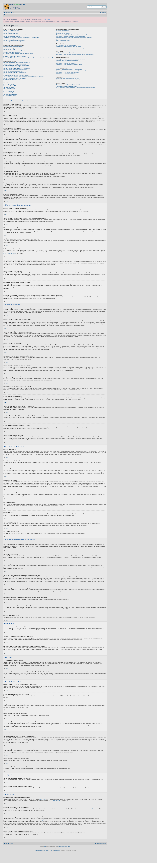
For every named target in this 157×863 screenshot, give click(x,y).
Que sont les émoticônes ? (9, 87)
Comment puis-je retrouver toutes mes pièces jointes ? (68, 79)
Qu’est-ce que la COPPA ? (9, 31)
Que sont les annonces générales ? (11, 89)
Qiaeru (69, 846)
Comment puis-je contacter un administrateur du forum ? (68, 88)
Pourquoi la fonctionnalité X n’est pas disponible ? (66, 86)
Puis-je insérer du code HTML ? (10, 85)
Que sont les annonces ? (9, 91)
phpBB (45, 846)
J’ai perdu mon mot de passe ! (10, 38)
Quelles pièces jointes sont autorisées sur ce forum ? (67, 78)
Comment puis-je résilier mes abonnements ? (66, 73)
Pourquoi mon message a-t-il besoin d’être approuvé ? (15, 78)
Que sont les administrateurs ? (62, 30)
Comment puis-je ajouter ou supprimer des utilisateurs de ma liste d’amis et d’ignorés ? (75, 54)
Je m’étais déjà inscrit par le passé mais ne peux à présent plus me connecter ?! (21, 37)
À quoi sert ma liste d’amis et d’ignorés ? (65, 52)
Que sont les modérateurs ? (62, 31)
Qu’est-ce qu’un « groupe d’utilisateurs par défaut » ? (67, 38)
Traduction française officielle (62, 846)
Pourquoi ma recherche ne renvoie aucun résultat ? (67, 60)
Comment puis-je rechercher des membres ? (66, 63)
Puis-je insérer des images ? (9, 88)
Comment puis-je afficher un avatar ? (11, 55)
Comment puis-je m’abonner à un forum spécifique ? (67, 72)
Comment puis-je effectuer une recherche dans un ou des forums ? (70, 59)
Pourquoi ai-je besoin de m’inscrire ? (11, 30)
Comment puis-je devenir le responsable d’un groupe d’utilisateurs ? (71, 36)
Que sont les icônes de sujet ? (10, 95)
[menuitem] (12, 12)
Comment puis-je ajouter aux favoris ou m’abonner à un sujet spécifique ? (72, 70)
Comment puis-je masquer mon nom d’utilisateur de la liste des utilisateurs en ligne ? (21, 48)
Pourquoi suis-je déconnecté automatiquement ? (14, 40)
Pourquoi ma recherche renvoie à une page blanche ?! (68, 61)
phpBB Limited (42, 799)
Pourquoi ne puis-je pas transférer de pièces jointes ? (15, 72)
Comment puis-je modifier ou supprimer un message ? (15, 64)
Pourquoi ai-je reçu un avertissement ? (11, 73)
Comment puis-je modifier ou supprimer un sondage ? (15, 69)
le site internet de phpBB (9, 253)
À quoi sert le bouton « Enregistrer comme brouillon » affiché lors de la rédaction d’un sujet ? (23, 76)
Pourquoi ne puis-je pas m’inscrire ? (11, 33)
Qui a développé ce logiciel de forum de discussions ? (67, 84)
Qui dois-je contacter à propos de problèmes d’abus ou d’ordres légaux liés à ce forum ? (75, 87)
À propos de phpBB (56, 800)
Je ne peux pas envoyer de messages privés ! (66, 45)
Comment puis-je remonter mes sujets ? (12, 79)
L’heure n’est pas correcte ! (9, 49)
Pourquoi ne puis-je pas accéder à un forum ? (13, 71)
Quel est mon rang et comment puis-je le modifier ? (14, 56)
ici (77, 21)
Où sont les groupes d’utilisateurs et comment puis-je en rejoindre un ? (71, 34)
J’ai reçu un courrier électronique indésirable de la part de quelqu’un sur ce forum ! (74, 48)
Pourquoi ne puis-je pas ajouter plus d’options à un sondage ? (16, 68)
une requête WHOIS (44, 820)
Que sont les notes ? (8, 92)
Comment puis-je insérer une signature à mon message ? (16, 65)
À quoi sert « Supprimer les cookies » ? (12, 41)
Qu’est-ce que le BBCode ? (9, 84)
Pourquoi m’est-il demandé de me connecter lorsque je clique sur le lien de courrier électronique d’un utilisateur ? (28, 57)
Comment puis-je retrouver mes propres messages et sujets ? (69, 64)
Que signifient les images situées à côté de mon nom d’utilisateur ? (18, 53)
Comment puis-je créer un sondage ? (11, 66)
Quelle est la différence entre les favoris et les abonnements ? (69, 69)
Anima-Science (57, 850)
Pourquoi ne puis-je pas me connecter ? (12, 36)
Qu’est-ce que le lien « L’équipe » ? (63, 40)
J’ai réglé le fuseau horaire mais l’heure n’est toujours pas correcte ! (18, 50)
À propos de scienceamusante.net (41, 850)
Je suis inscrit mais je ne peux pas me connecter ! (14, 34)
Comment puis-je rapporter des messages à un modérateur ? (16, 75)
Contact (50, 850)
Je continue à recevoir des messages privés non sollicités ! (69, 46)
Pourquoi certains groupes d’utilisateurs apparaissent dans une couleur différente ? (74, 37)
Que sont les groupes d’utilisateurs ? (64, 33)
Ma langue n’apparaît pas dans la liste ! (12, 52)
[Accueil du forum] (13, 6)
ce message (48, 19)
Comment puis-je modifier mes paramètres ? (13, 46)
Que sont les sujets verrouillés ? (10, 94)
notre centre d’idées (90, 808)
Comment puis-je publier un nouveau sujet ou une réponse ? (16, 62)
